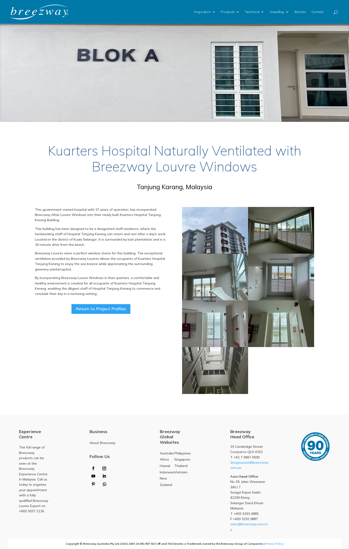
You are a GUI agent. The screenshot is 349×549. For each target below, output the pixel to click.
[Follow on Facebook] (93, 468)
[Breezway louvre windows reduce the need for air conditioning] (215, 323)
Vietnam (181, 472)
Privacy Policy (274, 543)
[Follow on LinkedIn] (104, 476)
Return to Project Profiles (101, 308)
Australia (167, 453)
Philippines (182, 453)
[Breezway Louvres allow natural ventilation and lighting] (215, 277)
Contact (317, 12)
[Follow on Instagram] (104, 468)
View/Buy (277, 12)
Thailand (181, 466)
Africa (164, 459)
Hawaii (165, 466)
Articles (300, 12)
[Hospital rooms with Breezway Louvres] (215, 230)
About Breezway (102, 443)
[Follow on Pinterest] (93, 484)
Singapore (182, 459)
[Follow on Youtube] (93, 476)
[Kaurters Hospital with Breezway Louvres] (281, 323)
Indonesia (167, 472)
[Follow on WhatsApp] (104, 484)
